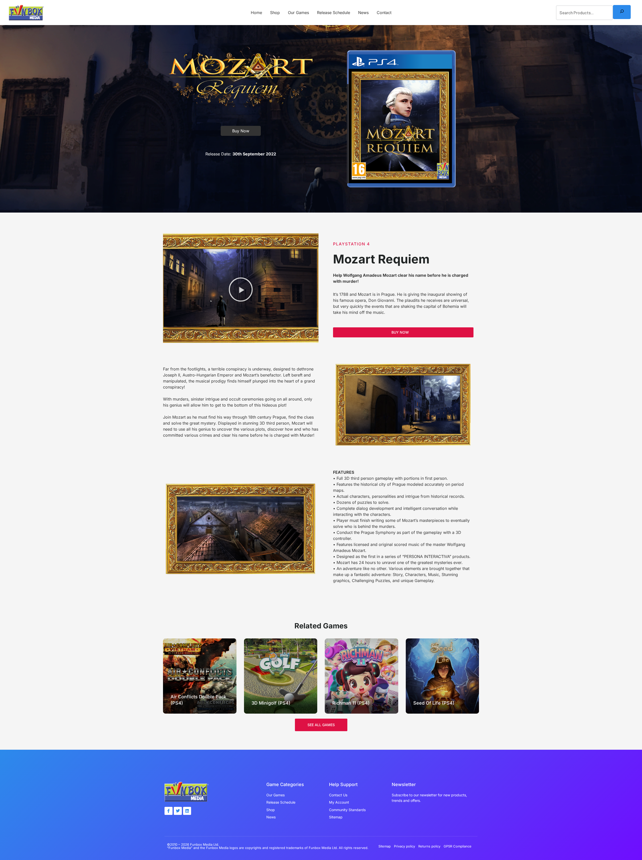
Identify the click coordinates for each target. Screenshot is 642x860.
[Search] (622, 12)
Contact (384, 12)
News (363, 12)
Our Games (298, 12)
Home (256, 12)
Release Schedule (333, 12)
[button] (240, 289)
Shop (275, 12)
